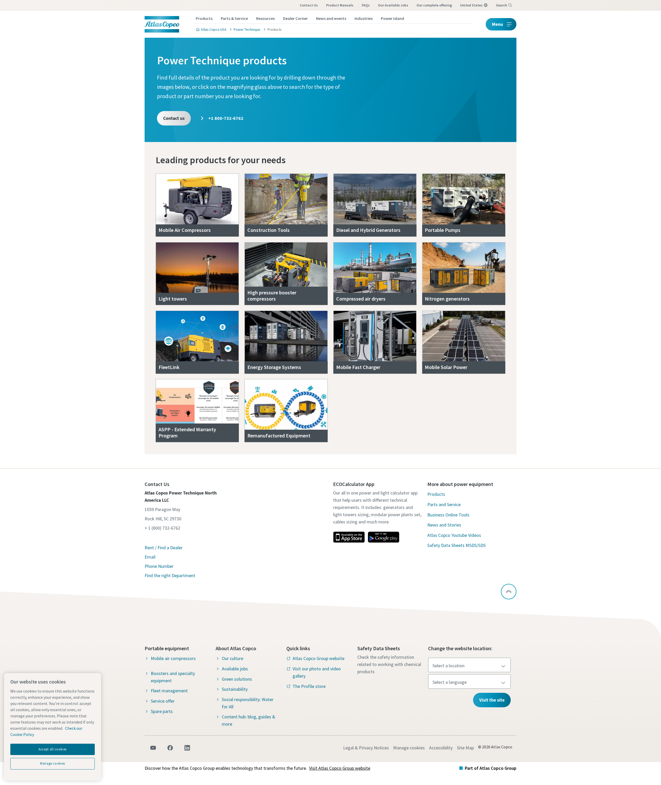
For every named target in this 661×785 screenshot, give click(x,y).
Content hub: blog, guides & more (248, 720)
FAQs (366, 5)
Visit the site (492, 700)
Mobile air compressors (173, 658)
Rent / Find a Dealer (164, 548)
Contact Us (309, 5)
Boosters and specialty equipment (173, 677)
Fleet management (169, 691)
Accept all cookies (52, 749)
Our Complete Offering (434, 5)
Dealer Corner (295, 18)
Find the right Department (170, 575)
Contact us (174, 118)
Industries (364, 18)
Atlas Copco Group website (318, 658)
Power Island (392, 18)
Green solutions (237, 679)
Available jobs (235, 669)
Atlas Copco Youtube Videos (454, 535)
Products (204, 18)
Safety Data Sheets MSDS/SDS (456, 545)
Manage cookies (409, 748)
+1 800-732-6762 (225, 118)
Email (150, 557)
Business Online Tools (448, 515)
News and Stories (444, 525)
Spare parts (162, 711)
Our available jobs (393, 5)
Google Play (383, 537)
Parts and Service (444, 504)
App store (349, 537)
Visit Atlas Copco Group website (339, 768)
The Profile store (309, 686)
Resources (265, 18)
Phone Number (159, 566)
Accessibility (441, 748)
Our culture (232, 658)
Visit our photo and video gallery (317, 672)
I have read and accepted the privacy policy (318, 286)
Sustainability (235, 689)
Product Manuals (339, 5)
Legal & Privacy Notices (366, 748)
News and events (331, 18)
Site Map (465, 748)
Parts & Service (234, 18)
